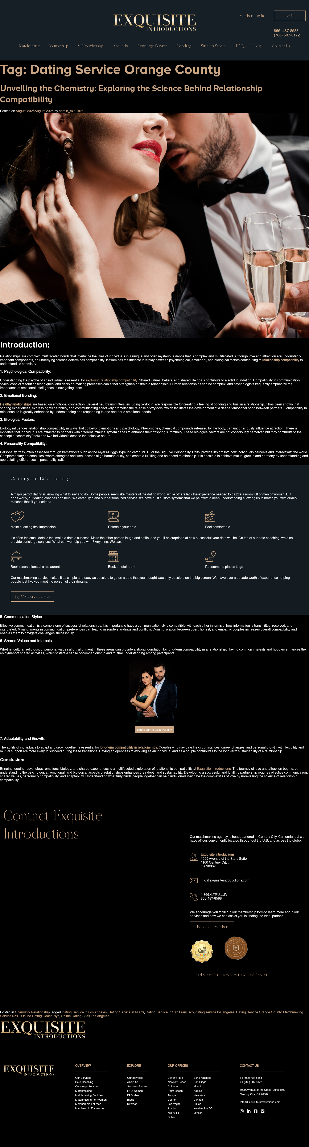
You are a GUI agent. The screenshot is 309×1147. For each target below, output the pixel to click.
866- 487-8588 (286, 31)
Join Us (289, 15)
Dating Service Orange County (154, 729)
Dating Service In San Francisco (170, 1012)
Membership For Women (90, 1108)
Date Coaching (84, 1082)
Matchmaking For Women (91, 1100)
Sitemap (132, 1104)
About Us (120, 46)
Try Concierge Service (32, 596)
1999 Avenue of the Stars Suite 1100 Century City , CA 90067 (224, 862)
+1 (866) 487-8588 (251, 1078)
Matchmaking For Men (89, 1095)
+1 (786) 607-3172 (251, 1082)
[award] (202, 949)
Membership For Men (88, 1104)
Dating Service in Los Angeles (84, 1012)
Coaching (184, 46)
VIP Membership (90, 46)
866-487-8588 (211, 898)
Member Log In (251, 16)
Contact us (281, 46)
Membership (58, 46)
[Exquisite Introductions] (154, 22)
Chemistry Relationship (32, 1012)
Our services (135, 1078)
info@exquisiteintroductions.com (225, 880)
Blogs (257, 46)
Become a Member (212, 926)
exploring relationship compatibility (111, 380)
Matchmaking (29, 46)
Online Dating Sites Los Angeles (85, 1016)
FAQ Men (133, 1095)
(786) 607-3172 (287, 35)
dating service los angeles (214, 1012)
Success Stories (213, 46)
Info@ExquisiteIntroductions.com (260, 1102)
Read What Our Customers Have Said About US (232, 975)
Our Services (83, 1078)
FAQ (240, 46)
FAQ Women (135, 1091)
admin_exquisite (71, 111)
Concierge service (152, 46)
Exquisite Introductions (214, 769)
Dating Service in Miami (126, 1012)
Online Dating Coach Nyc (40, 1016)
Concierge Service (86, 1086)
